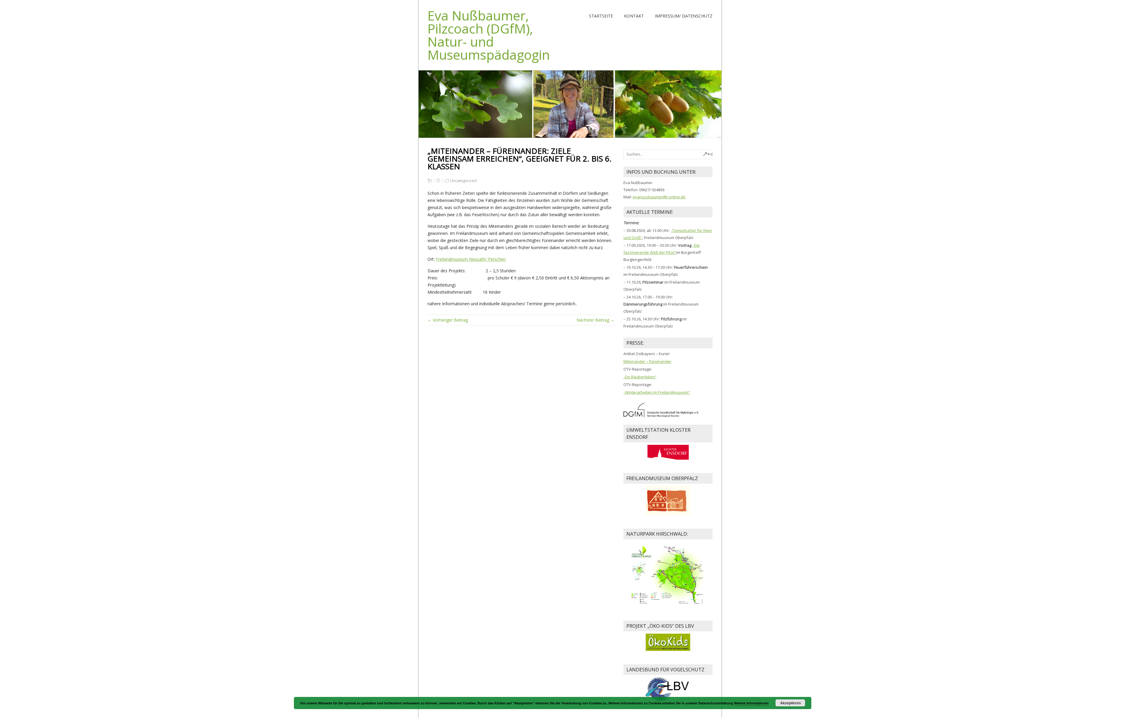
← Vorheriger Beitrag (448, 320)
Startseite (601, 16)
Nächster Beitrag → (596, 320)
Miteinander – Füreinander (647, 361)
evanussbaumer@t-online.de (659, 197)
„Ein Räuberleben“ (639, 376)
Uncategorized (463, 180)
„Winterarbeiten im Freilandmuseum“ (656, 392)
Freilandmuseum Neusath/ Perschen (471, 259)
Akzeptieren (790, 703)
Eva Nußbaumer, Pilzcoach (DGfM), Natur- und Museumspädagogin (489, 35)
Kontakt (634, 16)
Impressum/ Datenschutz (683, 16)
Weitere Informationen (751, 703)
